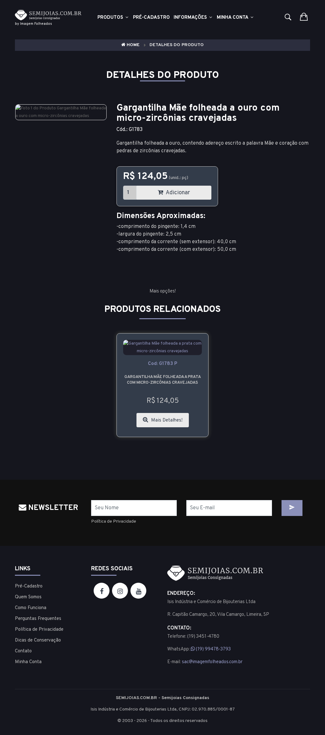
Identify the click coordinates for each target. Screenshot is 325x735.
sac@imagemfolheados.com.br (212, 662)
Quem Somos (28, 597)
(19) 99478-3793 (213, 649)
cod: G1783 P (162, 364)
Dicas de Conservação (38, 640)
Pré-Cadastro (29, 586)
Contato (23, 651)
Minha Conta (233, 18)
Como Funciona (30, 608)
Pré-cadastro (151, 18)
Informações (191, 18)
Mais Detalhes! (166, 420)
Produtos (110, 18)
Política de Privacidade (113, 521)
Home (132, 45)
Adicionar (177, 192)
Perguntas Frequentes (38, 619)
